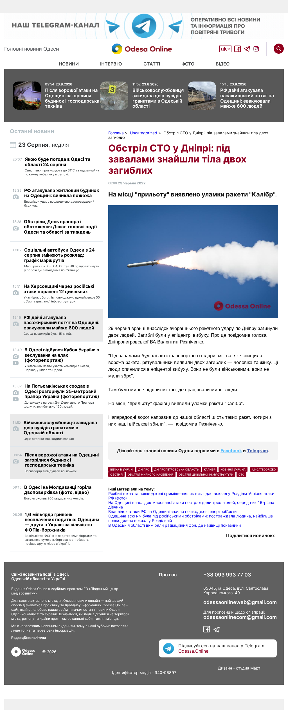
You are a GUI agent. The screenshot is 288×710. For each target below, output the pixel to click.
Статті (151, 64)
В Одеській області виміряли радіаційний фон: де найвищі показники (174, 525)
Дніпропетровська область (176, 469)
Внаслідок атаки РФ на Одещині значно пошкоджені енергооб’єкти (172, 511)
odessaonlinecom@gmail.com (240, 617)
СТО (241, 474)
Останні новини (32, 131)
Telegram (257, 450)
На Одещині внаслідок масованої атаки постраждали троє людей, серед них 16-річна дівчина (191, 504)
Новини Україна (233, 469)
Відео (223, 64)
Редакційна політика (28, 638)
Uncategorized (264, 469)
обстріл (116, 474)
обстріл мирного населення (151, 474)
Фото (187, 64)
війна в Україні (121, 469)
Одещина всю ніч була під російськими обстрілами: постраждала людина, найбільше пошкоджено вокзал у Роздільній (190, 518)
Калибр (209, 469)
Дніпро (143, 469)
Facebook (231, 450)
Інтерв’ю (111, 64)
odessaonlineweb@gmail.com (240, 602)
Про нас (168, 574)
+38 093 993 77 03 (227, 575)
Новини (69, 64)
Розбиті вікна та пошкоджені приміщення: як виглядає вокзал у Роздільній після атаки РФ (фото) (191, 495)
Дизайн (225, 668)
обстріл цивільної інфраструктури (206, 474)
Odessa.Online (193, 651)
